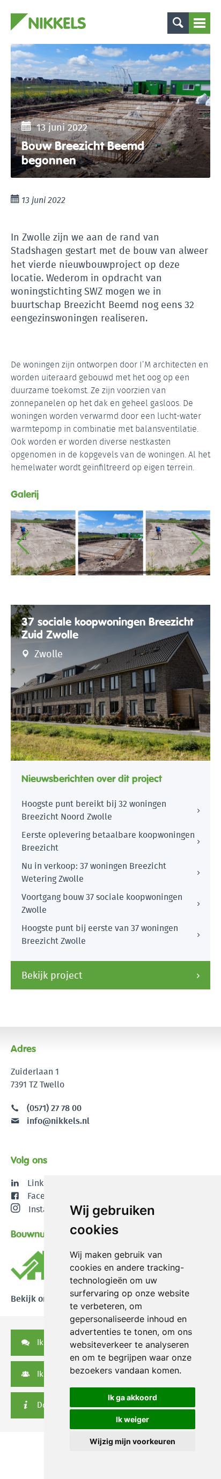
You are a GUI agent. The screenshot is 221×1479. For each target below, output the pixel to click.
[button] (197, 543)
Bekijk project (52, 975)
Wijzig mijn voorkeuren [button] (132, 1441)
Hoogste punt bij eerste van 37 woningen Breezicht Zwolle (99, 934)
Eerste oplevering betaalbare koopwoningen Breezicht (108, 841)
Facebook (45, 1196)
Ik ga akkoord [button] (132, 1397)
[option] (110, 111)
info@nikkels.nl (57, 1121)
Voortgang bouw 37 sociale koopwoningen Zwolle (101, 903)
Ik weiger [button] (132, 1419)
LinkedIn (44, 1183)
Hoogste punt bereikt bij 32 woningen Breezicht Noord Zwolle (93, 810)
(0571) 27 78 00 (54, 1108)
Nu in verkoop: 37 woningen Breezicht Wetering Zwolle (93, 872)
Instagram (48, 1209)
